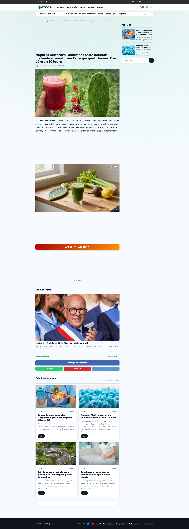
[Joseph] (147, 7)
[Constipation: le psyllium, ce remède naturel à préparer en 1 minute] (99, 453)
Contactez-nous (149, 524)
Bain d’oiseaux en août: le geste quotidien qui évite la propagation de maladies (55, 474)
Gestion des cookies (135, 524)
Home (37, 21)
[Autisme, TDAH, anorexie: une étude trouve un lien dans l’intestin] (99, 396)
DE (140, 2)
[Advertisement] (77, 37)
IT (138, 2)
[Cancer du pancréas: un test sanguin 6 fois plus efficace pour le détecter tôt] (56, 396)
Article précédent (42, 356)
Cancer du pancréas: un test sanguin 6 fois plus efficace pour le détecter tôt (55, 417)
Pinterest (77, 369)
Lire (41, 436)
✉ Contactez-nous (148, 2)
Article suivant (114, 356)
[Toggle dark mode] (142, 7)
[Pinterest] (38, 2)
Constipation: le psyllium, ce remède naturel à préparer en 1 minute (96, 474)
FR (133, 2)
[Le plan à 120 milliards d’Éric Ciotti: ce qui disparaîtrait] (77, 317)
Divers (100, 7)
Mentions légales (108, 524)
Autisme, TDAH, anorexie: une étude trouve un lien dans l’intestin (98, 416)
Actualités (72, 7)
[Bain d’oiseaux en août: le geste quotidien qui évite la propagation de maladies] (56, 453)
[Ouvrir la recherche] (152, 7)
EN (135, 2)
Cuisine (91, 7)
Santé (82, 7)
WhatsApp (49, 369)
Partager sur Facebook (77, 363)
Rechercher (151, 60)
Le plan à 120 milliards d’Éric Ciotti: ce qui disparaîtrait (62, 343)
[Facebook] (36, 2)
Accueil (60, 7)
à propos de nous (121, 524)
